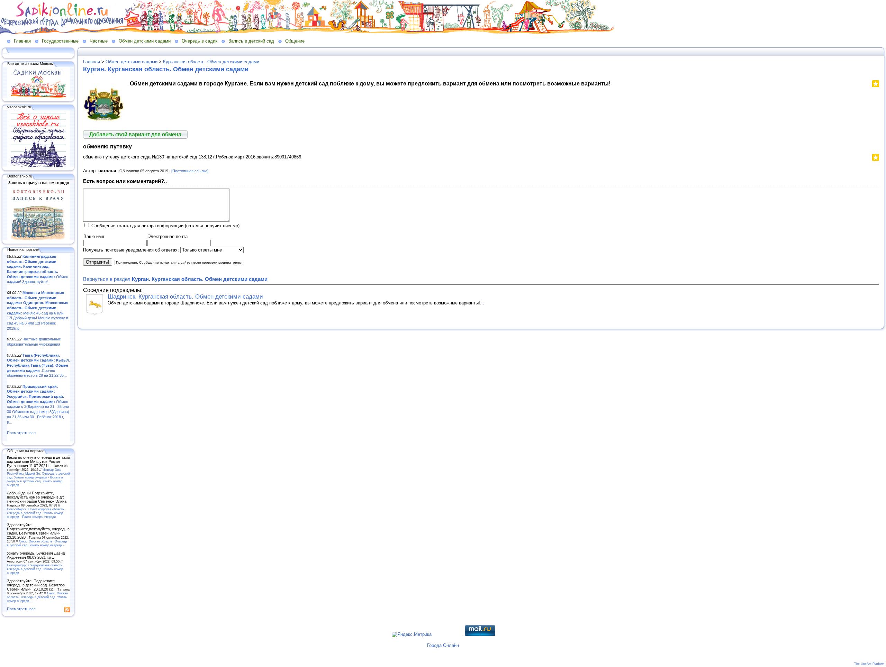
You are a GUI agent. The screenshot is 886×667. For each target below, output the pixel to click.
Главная (22, 41)
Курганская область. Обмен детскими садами (211, 61)
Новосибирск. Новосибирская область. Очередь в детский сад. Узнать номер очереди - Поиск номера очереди (36, 513)
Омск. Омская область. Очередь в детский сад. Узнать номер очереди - (37, 543)
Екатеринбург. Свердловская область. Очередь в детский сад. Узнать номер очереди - (35, 569)
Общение (295, 41)
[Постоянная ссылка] (189, 171)
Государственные (60, 41)
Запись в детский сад (251, 41)
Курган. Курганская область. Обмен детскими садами (165, 69)
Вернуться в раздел (175, 279)
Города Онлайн (443, 645)
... (482, 302)
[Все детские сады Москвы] (38, 96)
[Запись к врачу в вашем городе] (38, 239)
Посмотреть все (21, 433)
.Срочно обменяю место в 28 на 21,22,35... (38, 365)
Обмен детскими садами (145, 41)
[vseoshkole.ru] (38, 165)
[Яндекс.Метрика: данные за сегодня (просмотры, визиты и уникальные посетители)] (412, 634)
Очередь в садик (199, 41)
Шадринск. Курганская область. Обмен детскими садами (185, 296)
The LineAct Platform (869, 664)
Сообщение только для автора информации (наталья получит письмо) (165, 225)
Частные (99, 41)
